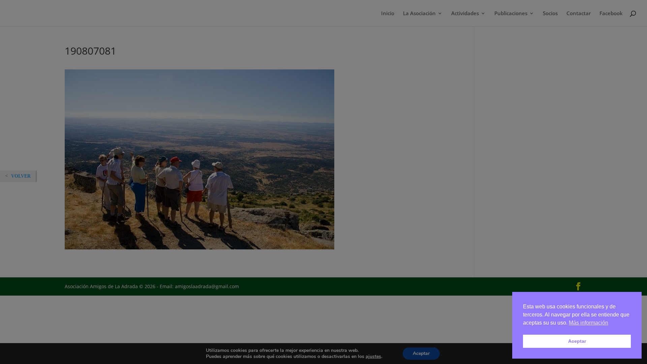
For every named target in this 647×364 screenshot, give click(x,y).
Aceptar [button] (577, 341)
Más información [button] (588, 323)
